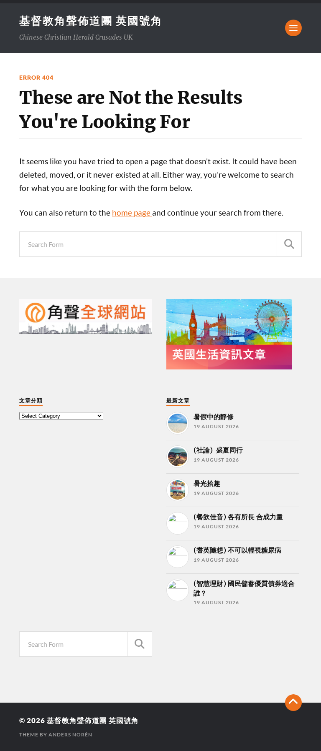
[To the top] (293, 702)
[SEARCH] (289, 244)
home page (132, 212)
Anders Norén (70, 734)
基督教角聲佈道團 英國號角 (91, 20)
